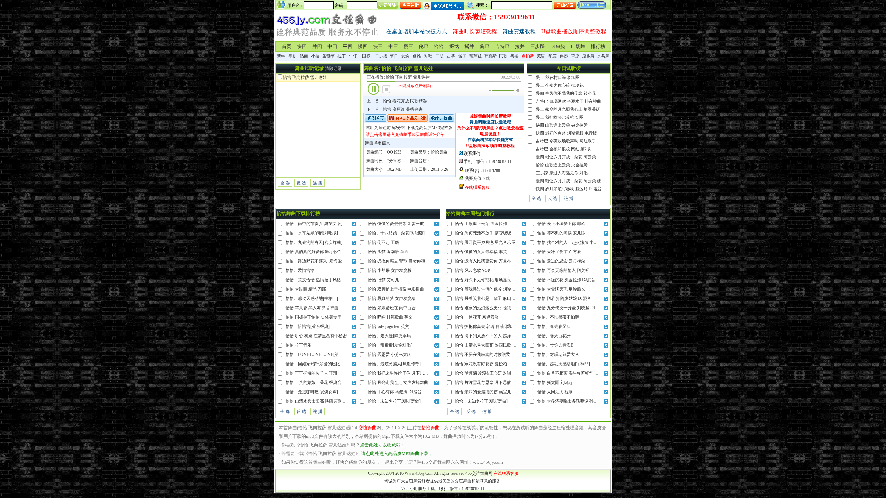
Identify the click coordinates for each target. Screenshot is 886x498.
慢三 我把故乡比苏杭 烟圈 (560, 117)
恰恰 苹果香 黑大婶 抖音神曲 (312, 307)
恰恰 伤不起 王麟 (383, 242)
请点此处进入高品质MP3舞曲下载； (397, 453)
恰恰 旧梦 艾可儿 (383, 279)
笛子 (462, 56)
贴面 (304, 56)
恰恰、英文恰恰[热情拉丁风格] (314, 279)
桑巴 (484, 46)
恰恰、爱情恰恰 (300, 270)
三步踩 (537, 46)
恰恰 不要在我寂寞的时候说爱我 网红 (489, 354)
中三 (393, 46)
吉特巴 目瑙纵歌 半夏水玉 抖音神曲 (568, 101)
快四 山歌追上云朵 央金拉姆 (562, 125)
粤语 (514, 56)
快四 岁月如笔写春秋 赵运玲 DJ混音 (569, 188)
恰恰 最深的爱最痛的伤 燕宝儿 (483, 391)
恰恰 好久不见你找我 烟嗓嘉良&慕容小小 (493, 279)
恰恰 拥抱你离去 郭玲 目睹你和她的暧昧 (405, 261)
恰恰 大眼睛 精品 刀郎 (306, 289)
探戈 (454, 46)
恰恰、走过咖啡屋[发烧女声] (312, 391)
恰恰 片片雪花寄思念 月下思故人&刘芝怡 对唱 (497, 382)
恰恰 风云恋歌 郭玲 (472, 270)
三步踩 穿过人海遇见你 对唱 (562, 172)
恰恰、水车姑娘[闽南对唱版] (312, 233)
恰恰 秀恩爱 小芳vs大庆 (389, 354)
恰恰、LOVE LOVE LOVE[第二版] (317, 354)
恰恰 (439, 46)
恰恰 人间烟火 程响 (555, 391)
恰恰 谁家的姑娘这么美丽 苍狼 (483, 307)
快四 (302, 46)
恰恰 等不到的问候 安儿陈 (561, 233)
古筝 (451, 56)
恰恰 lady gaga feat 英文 (388, 326)
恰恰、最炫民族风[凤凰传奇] (394, 363)
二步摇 (381, 56)
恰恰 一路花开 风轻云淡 (477, 317)
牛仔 (353, 56)
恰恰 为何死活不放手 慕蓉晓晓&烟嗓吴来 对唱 (497, 233)
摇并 (469, 46)
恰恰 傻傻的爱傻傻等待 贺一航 (396, 223)
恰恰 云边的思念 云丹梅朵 (561, 261)
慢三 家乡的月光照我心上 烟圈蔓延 (568, 109)
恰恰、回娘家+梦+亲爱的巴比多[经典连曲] (325, 363)
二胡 (439, 56)
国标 (366, 56)
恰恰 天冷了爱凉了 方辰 (559, 251)
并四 (317, 46)
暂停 (373, 89)
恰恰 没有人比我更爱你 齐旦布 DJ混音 (490, 261)
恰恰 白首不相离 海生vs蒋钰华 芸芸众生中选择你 (582, 373)
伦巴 (423, 46)
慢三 (408, 46)
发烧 (405, 56)
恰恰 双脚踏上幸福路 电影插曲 (396, 289)
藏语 (541, 56)
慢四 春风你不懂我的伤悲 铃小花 (566, 93)
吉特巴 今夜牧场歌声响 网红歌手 (566, 141)
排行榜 (598, 46)
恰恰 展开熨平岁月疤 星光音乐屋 (485, 242)
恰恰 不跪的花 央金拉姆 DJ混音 (566, 279)
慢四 (363, 46)
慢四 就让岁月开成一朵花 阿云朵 (566, 157)
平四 (347, 46)
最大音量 (517, 90)
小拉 (315, 56)
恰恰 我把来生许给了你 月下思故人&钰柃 (406, 373)
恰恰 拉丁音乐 (298, 345)
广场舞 (578, 46)
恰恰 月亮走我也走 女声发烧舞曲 (398, 382)
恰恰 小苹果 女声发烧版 (390, 270)
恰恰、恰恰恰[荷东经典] (308, 326)
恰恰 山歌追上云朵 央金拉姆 (562, 165)
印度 (552, 56)
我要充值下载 (477, 178)
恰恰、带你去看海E (555, 345)
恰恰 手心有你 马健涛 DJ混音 (395, 391)
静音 (490, 90)
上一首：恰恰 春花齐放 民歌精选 (397, 101)
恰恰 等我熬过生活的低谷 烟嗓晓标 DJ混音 (494, 289)
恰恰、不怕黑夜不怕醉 (558, 317)
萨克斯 (490, 56)
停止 (386, 89)
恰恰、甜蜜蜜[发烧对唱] (390, 345)
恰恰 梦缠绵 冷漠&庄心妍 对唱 (483, 373)
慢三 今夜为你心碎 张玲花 (560, 85)
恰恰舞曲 (439, 152)
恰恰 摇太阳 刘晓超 (555, 382)
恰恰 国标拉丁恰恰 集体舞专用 (314, 317)
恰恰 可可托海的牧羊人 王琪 (311, 373)
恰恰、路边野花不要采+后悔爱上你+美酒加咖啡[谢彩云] (337, 261)
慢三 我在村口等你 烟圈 (557, 77)
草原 (575, 56)
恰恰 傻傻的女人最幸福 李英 (481, 251)
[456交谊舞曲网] (327, 37)
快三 (378, 46)
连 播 (317, 183)
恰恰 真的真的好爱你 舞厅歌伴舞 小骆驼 (322, 251)
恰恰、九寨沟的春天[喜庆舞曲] (314, 242)
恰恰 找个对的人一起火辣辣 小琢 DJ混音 (574, 242)
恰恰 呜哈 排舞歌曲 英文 (390, 317)
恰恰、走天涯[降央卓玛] (390, 335)
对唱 (428, 56)
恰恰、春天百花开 (554, 335)
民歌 (503, 56)
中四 (332, 46)
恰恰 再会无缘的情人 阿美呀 (563, 270)
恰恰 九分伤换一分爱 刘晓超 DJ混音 (570, 307)
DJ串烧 (557, 46)
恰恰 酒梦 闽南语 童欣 (388, 251)
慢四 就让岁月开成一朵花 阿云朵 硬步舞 (572, 180)
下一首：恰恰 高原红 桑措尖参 (395, 109)
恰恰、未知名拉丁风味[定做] (394, 401)
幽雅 (417, 56)
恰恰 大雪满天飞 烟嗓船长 (561, 289)
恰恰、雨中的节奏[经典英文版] (314, 223)
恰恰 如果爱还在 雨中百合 (392, 307)
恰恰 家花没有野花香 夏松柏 (481, 363)
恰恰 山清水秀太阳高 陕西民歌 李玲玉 (320, 401)
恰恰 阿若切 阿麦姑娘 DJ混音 (564, 298)
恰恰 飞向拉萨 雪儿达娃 (305, 77)
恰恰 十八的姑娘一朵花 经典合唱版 (318, 382)
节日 (394, 56)
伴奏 (564, 56)
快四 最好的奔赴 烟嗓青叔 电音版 (566, 133)
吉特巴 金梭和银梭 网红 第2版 (563, 149)
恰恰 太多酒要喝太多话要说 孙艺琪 (569, 401)
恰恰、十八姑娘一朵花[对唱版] (396, 233)
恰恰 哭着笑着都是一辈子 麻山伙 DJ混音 (492, 298)
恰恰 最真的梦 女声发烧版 (392, 298)
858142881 (492, 170)
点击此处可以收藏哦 (380, 445)
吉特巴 (502, 46)
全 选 (285, 183)
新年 (281, 56)
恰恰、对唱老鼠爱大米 (558, 354)
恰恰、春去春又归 (554, 326)
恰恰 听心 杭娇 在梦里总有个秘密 (316, 335)
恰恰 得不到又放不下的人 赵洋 (483, 335)
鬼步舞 (588, 56)
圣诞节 (328, 56)
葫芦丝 (475, 56)
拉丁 (341, 56)
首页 (286, 46)
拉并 (520, 46)
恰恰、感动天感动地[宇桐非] (312, 298)
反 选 (301, 183)
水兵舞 (603, 56)
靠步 (292, 56)
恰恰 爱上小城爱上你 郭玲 (561, 223)
